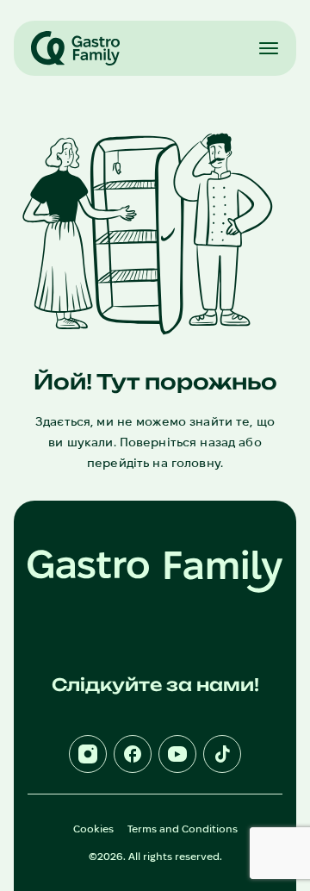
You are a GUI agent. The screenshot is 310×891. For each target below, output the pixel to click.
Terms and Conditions (182, 828)
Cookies (93, 828)
